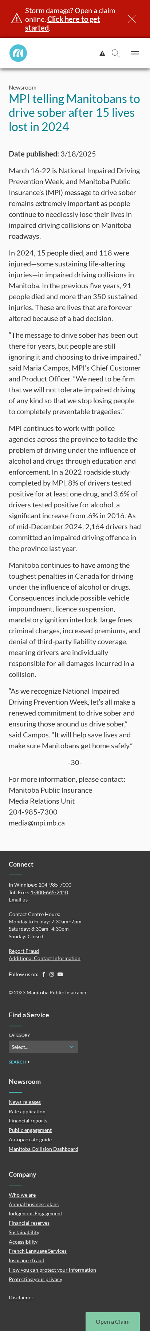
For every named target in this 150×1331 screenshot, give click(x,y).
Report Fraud (24, 951)
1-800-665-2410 (49, 892)
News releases (25, 1102)
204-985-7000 (55, 885)
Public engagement (30, 1130)
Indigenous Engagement (35, 1213)
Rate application (27, 1111)
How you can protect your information (52, 1270)
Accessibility (23, 1242)
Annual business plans (34, 1204)
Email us (18, 899)
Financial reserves (29, 1223)
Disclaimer (21, 1297)
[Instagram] (52, 974)
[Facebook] (44, 974)
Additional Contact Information (44, 958)
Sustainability (24, 1232)
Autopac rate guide (30, 1139)
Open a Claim (113, 1321)
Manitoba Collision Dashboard (43, 1149)
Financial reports (28, 1120)
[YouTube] (60, 974)
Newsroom (22, 87)
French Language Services (38, 1251)
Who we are (22, 1195)
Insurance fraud (26, 1260)
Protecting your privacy (35, 1279)
